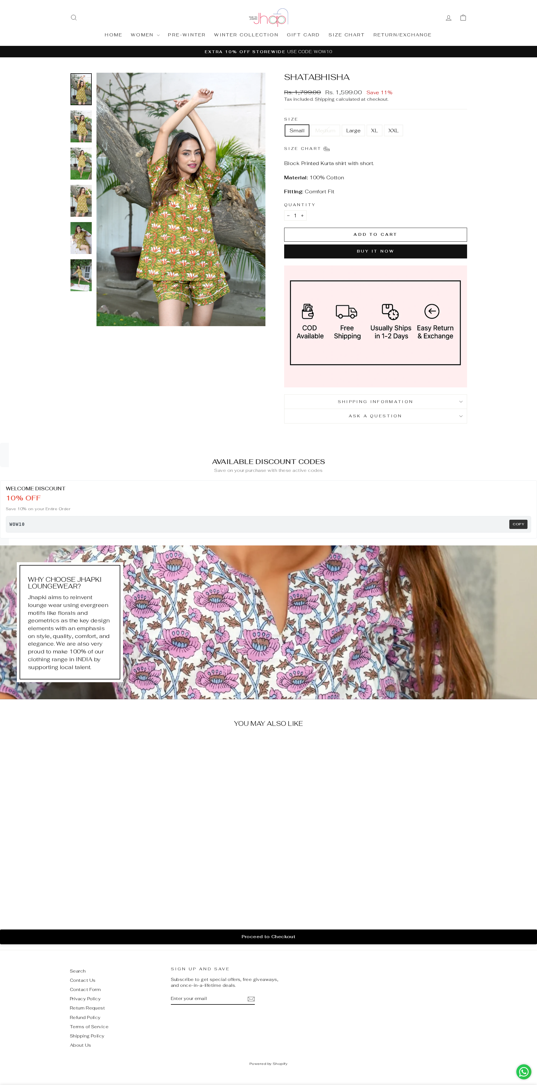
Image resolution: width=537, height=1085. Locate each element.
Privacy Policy (85, 998)
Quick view (117, 876)
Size (291, 119)
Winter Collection (246, 35)
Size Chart (347, 35)
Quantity (300, 204)
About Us (80, 1045)
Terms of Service (89, 1026)
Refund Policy (85, 1017)
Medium (325, 130)
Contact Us (83, 980)
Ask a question (375, 415)
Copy (518, 524)
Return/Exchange (403, 35)
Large (353, 130)
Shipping (325, 99)
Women (143, 35)
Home (114, 35)
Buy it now (376, 251)
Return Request (87, 1008)
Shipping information (375, 401)
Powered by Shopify (268, 1063)
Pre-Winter (187, 35)
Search (78, 971)
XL (374, 130)
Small (297, 130)
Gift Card (303, 35)
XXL (393, 130)
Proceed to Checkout (269, 937)
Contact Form (85, 989)
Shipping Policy (87, 1036)
